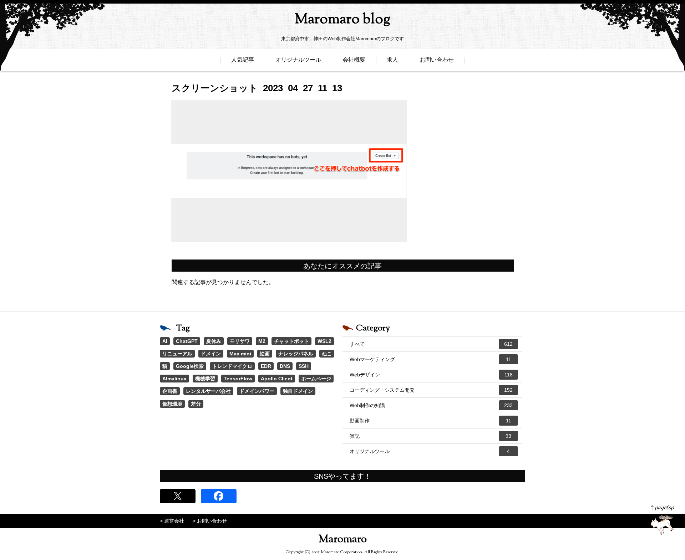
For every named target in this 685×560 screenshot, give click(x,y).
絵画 (265, 353)
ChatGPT (187, 341)
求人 (392, 60)
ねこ (327, 353)
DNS (285, 366)
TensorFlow (238, 378)
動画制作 (430, 420)
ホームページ (316, 378)
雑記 (430, 436)
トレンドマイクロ (232, 366)
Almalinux (174, 378)
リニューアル (177, 353)
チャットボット (291, 341)
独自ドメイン (298, 391)
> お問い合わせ (210, 521)
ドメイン (211, 353)
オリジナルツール (298, 60)
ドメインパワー (256, 391)
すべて (431, 344)
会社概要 (353, 60)
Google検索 (190, 366)
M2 (261, 341)
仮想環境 (172, 404)
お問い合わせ (437, 60)
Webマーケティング (430, 359)
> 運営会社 (172, 521)
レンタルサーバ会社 (208, 391)
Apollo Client (277, 378)
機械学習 (205, 378)
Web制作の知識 (431, 405)
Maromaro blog (342, 20)
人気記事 (242, 60)
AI (164, 341)
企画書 (169, 391)
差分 (196, 404)
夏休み (213, 341)
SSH (304, 366)
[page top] (662, 520)
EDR (266, 366)
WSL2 (324, 341)
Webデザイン (431, 374)
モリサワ (240, 341)
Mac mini (240, 353)
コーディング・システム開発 (431, 390)
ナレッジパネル (295, 353)
